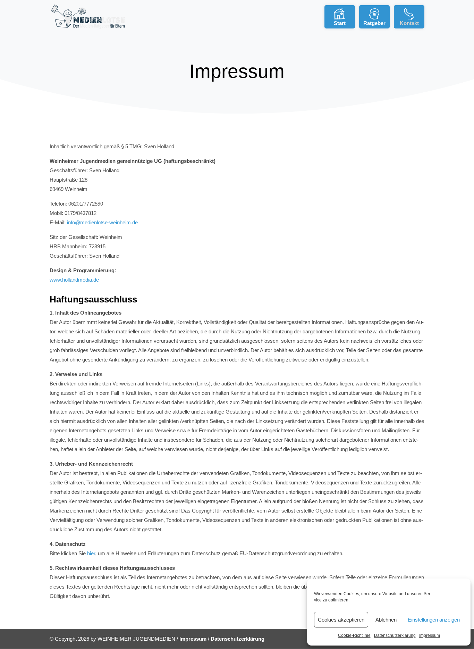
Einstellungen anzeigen (434, 620)
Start (340, 23)
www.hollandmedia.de (74, 280)
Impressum (429, 635)
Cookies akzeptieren (341, 620)
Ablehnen (386, 620)
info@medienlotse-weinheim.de (102, 222)
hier (91, 553)
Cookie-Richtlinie (354, 635)
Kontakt (409, 23)
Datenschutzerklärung (395, 635)
